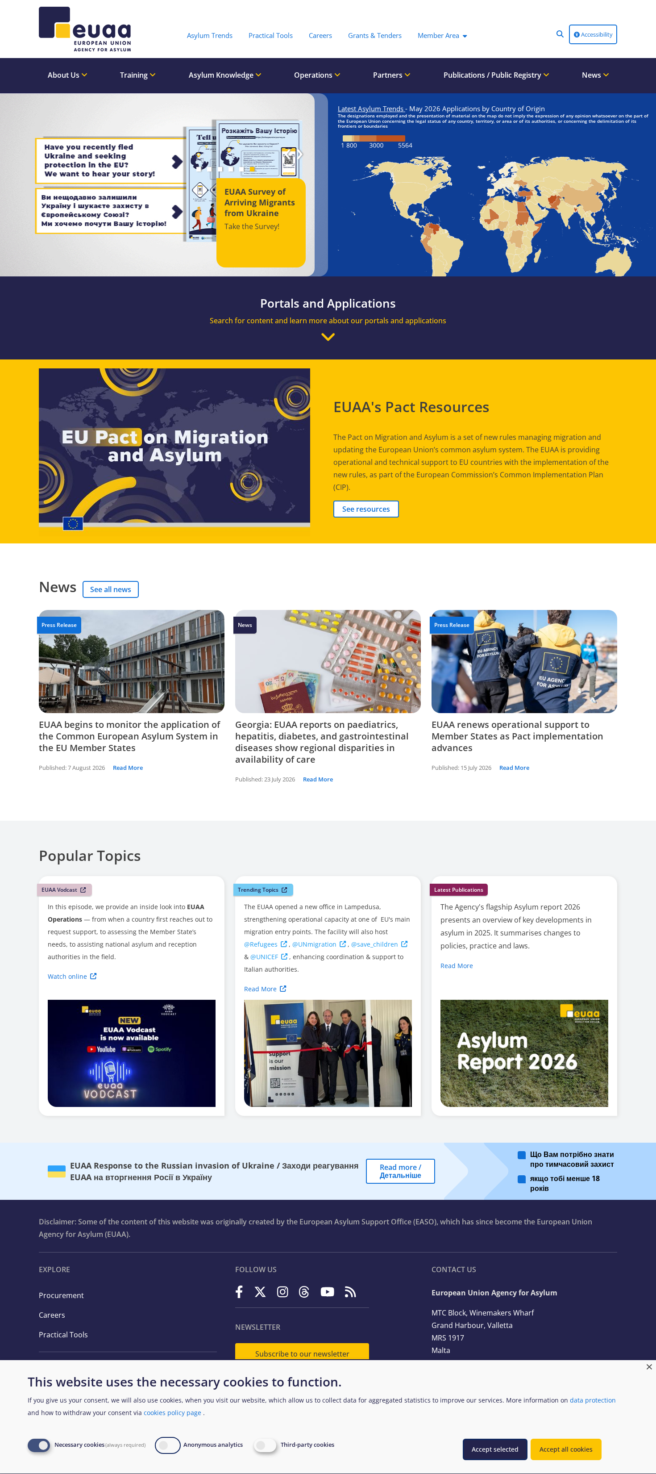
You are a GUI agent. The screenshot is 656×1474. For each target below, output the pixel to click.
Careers (52, 1315)
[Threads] (304, 1292)
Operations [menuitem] (314, 75)
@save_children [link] (374, 944)
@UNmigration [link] (314, 944)
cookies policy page (172, 1412)
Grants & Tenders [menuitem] (375, 35)
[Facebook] (239, 1292)
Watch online (67, 976)
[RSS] (350, 1292)
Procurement (61, 1295)
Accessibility (596, 34)
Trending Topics (258, 890)
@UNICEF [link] (264, 956)
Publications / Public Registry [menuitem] (493, 75)
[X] (260, 1292)
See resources (366, 509)
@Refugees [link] (261, 944)
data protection (593, 1400)
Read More (128, 768)
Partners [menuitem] (388, 75)
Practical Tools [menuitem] (271, 35)
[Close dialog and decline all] (649, 1365)
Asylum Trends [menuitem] (210, 35)
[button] (560, 34)
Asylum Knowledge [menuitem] (222, 75)
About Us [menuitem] (64, 75)
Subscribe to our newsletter (302, 1354)
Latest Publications (458, 890)
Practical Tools (63, 1335)
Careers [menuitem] (320, 35)
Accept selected (495, 1449)
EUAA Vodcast (59, 890)
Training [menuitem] (134, 75)
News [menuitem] (592, 75)
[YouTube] (327, 1292)
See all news (110, 589)
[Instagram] (282, 1292)
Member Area (438, 35)
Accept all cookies (566, 1449)
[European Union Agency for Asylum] (87, 29)
